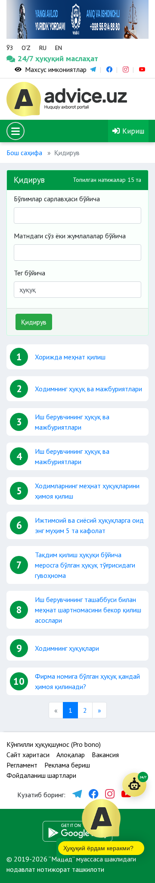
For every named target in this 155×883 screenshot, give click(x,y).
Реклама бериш (67, 765)
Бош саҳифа (24, 152)
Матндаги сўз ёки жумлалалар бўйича (70, 235)
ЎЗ (9, 48)
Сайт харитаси (28, 754)
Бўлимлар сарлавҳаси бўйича (57, 198)
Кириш (132, 131)
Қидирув (33, 322)
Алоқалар (70, 754)
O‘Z (26, 48)
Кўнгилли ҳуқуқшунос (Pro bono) (53, 744)
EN (58, 48)
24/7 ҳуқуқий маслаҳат (25, 58)
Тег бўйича (29, 272)
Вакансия (105, 754)
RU (42, 48)
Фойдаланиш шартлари (41, 775)
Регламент (21, 765)
